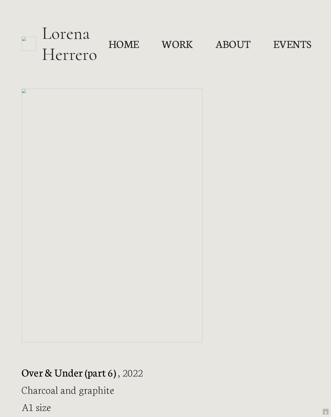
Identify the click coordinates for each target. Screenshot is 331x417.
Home (124, 43)
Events (292, 43)
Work (177, 43)
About (233, 43)
